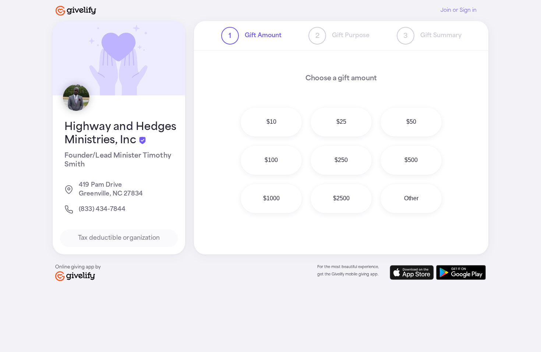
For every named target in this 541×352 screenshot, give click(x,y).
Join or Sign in (459, 10)
